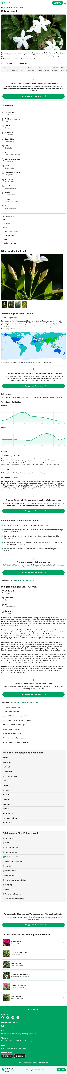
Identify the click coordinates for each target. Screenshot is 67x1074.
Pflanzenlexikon (6, 7)
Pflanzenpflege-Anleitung (20, 1034)
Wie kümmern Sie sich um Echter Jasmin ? (18, 720)
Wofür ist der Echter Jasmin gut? (14, 725)
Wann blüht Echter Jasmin (12, 733)
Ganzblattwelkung (9, 795)
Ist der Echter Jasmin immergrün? (15, 716)
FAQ (2, 1048)
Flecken (5, 785)
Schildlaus (6, 781)
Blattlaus (6, 809)
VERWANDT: (17, 580)
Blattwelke (6, 804)
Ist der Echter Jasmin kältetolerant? (15, 742)
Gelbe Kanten (7, 771)
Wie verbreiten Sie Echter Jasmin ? (15, 738)
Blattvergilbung (8, 767)
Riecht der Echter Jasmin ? (12, 729)
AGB (17, 1041)
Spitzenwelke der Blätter (11, 776)
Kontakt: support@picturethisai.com (16, 1048)
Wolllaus (5, 758)
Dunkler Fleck (7, 823)
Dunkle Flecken (8, 813)
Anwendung (33, 1034)
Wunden (6, 790)
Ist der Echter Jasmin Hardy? (13, 711)
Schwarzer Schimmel (10, 818)
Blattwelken (7, 799)
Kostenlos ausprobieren (58, 2)
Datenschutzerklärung (8, 1041)
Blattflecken (7, 762)
